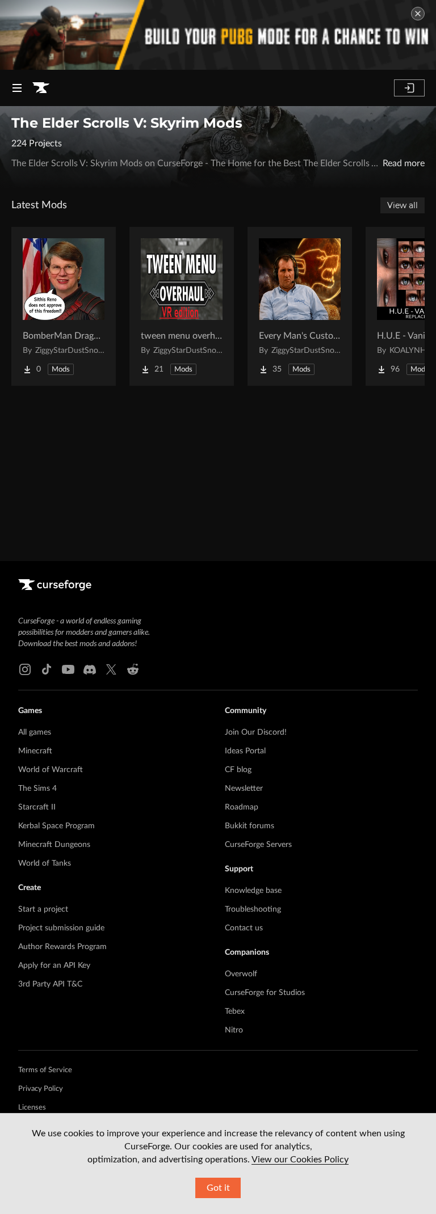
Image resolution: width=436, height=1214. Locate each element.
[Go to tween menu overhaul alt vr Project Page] (181, 306)
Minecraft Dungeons (54, 845)
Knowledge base (253, 891)
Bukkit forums (249, 826)
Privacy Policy (40, 1089)
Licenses (32, 1107)
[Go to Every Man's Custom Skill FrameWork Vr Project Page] (300, 306)
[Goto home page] (41, 88)
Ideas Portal (245, 751)
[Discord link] (90, 669)
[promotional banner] (218, 35)
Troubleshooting (253, 909)
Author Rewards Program (62, 947)
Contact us (244, 928)
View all (402, 205)
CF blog (238, 770)
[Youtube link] (68, 669)
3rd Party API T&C (50, 984)
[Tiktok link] (46, 669)
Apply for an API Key (54, 965)
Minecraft (35, 751)
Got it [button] (218, 1187)
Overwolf (241, 974)
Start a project (43, 909)
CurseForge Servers (258, 845)
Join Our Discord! (256, 732)
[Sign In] (409, 87)
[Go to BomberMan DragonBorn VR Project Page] (63, 306)
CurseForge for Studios (265, 993)
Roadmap (241, 807)
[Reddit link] (133, 669)
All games (34, 732)
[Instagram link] (25, 669)
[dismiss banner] (418, 13)
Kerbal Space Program (56, 826)
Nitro (234, 1030)
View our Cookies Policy (300, 1159)
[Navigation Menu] (17, 88)
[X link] (111, 669)
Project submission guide (61, 928)
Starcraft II (37, 807)
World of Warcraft (50, 770)
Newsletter (244, 789)
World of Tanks (44, 863)
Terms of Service (45, 1070)
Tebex (235, 1011)
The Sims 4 (37, 789)
